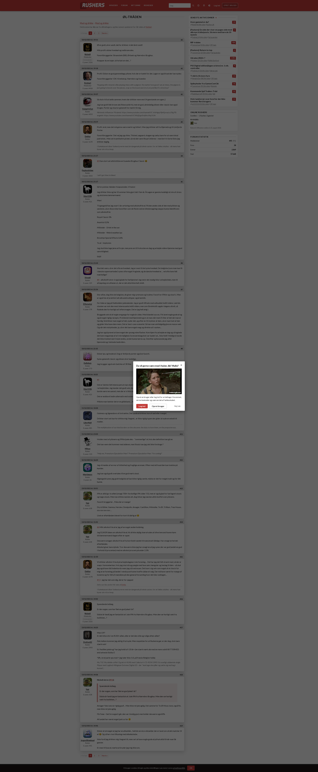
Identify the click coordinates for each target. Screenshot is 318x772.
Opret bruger (158, 406)
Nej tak (177, 406)
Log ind (142, 406)
